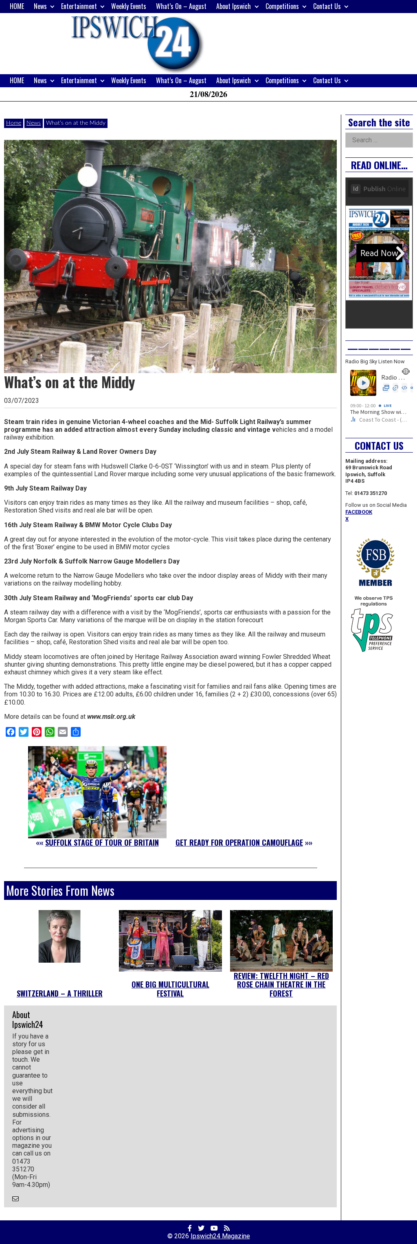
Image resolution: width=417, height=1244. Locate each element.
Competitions (282, 6)
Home (13, 123)
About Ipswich (233, 6)
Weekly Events (128, 6)
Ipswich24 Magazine (220, 1236)
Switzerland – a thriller (60, 993)
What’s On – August (181, 6)
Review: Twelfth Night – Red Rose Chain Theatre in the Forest (281, 984)
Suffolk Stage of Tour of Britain (102, 842)
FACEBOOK (358, 512)
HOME (17, 6)
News (40, 6)
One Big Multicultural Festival (170, 989)
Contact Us (327, 6)
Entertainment (79, 6)
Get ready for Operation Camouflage (239, 842)
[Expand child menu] (52, 6)
